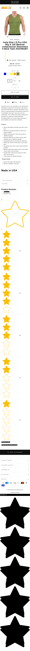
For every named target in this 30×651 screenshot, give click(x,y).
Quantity (15, 84)
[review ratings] (5, 56)
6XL (20, 80)
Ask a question (12, 60)
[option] (15, 2)
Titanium (8, 74)
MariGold (24, 74)
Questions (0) (7, 193)
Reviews (3, 494)
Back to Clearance (16, 452)
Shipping (10, 65)
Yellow (11, 74)
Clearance (16, 39)
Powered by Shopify (15, 492)
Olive (18, 74)
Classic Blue (5, 74)
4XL (10, 80)
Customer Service (7, 465)
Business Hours (6, 460)
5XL (15, 80)
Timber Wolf (21, 74)
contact (4, 479)
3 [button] (7, 36)
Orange (14, 74)
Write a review (21, 60)
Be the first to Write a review (10, 445)
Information (5, 469)
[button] (5, 60)
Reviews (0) (7, 191)
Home (11, 39)
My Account (5, 474)
